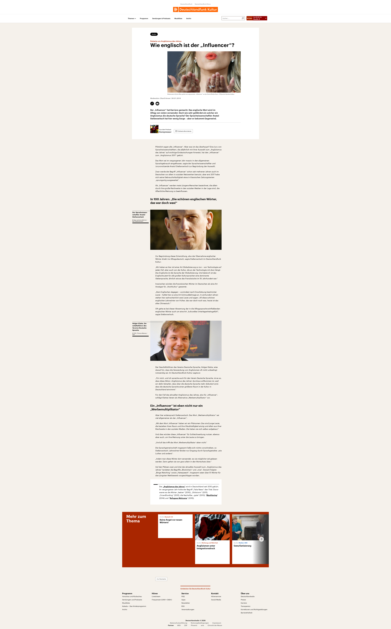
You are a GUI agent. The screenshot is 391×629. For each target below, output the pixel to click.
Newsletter (185, 603)
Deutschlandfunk (186, 4)
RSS (183, 606)
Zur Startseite (161, 579)
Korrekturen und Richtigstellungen (254, 609)
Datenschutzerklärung (178, 623)
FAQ (183, 596)
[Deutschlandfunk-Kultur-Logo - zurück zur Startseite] (195, 9)
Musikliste (178, 18)
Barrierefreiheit (246, 613)
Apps (183, 600)
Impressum (216, 623)
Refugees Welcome (178, 498)
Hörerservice (216, 596)
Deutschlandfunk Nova (203, 4)
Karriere (244, 603)
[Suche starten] (243, 18)
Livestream (156, 596)
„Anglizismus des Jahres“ (174, 487)
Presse (243, 600)
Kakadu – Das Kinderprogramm (134, 606)
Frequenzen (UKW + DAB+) (162, 600)
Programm (144, 18)
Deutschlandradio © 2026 (195, 620)
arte (202, 625)
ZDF (185, 625)
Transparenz (245, 606)
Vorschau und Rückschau (132, 596)
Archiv (188, 18)
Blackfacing (211, 495)
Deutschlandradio (248, 596)
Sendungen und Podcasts (132, 600)
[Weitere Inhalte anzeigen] (261, 539)
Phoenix (194, 625)
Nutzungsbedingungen (200, 623)
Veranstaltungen (187, 609)
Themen (131, 18)
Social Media (216, 600)
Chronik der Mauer (215, 625)
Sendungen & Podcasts (161, 18)
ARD (179, 625)
